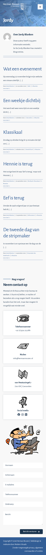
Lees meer (6, 88)
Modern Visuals (21, 544)
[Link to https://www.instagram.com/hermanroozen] (22, 414)
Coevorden (29, 118)
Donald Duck (29, 149)
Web (29, 86)
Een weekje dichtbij (21, 100)
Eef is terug (13, 198)
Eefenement (31, 215)
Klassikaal (12, 132)
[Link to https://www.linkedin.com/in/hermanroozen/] (26, 414)
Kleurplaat (37, 181)
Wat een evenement (22, 69)
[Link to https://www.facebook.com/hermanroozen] (19, 414)
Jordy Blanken (10, 86)
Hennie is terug (17, 163)
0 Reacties (35, 86)
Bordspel (30, 181)
